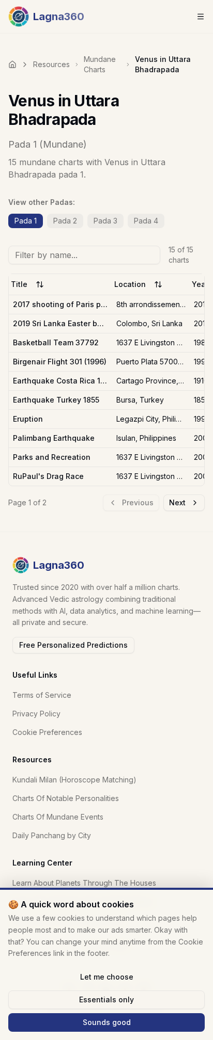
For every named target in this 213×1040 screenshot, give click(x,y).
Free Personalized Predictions (73, 645)
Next (177, 502)
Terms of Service (41, 695)
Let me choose (106, 976)
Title (19, 284)
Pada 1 (25, 220)
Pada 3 (105, 220)
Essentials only (106, 999)
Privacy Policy (36, 713)
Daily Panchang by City (51, 835)
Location (130, 284)
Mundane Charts (100, 64)
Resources (51, 64)
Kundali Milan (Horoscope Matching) (74, 779)
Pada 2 (65, 220)
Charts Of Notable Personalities (65, 798)
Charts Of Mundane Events (57, 816)
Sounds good (107, 1022)
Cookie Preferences (47, 732)
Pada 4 (146, 220)
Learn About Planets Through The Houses (84, 882)
